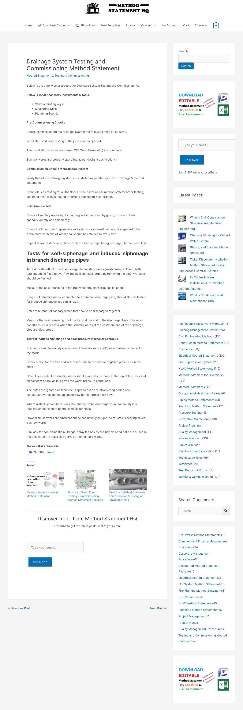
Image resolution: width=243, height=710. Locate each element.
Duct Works (186, 349)
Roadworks (185, 444)
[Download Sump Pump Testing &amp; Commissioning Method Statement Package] (87, 479)
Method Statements (40, 75)
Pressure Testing (190, 412)
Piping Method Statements (196, 400)
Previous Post (19, 608)
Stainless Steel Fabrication (196, 451)
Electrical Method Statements (198, 355)
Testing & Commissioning (71, 75)
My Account (170, 25)
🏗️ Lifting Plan (85, 25)
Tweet (50, 451)
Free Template (110, 25)
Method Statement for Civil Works (201, 375)
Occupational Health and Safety (199, 393)
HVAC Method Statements (195, 368)
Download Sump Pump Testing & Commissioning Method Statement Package (85, 496)
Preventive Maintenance (194, 419)
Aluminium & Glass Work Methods (201, 323)
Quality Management (192, 432)
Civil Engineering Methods (196, 336)
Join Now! (192, 160)
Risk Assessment (189, 438)
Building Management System (198, 330)
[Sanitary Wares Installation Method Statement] (45, 479)
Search (183, 51)
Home (28, 25)
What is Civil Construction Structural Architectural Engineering (201, 223)
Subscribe (40, 562)
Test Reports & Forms (193, 470)
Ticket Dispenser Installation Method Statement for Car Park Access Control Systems (203, 265)
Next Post (158, 608)
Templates (185, 464)
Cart (186, 25)
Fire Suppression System (195, 362)
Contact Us (148, 25)
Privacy (131, 25)
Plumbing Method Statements (198, 406)
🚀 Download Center (52, 25)
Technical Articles (190, 457)
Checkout (201, 25)
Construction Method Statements (200, 343)
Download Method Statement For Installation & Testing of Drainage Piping (127, 496)
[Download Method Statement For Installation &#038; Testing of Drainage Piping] (128, 479)
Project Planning (189, 425)
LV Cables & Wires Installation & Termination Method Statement (201, 282)
